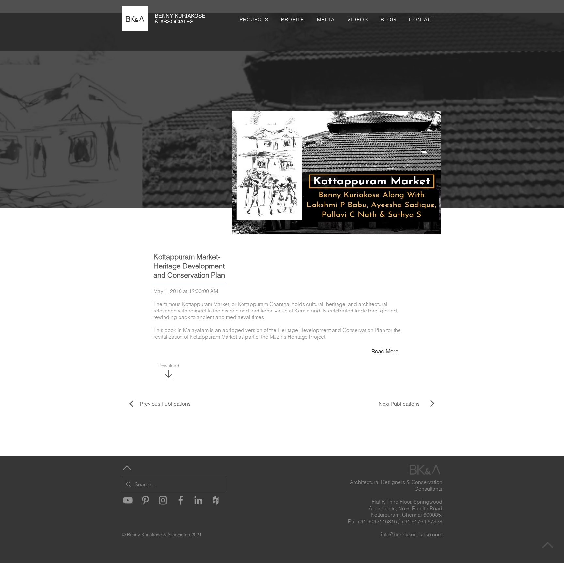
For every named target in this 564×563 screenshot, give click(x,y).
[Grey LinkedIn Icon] (198, 500)
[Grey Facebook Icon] (180, 500)
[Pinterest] (145, 500)
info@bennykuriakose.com (411, 534)
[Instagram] (163, 500)
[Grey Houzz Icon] (216, 500)
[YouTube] (127, 500)
